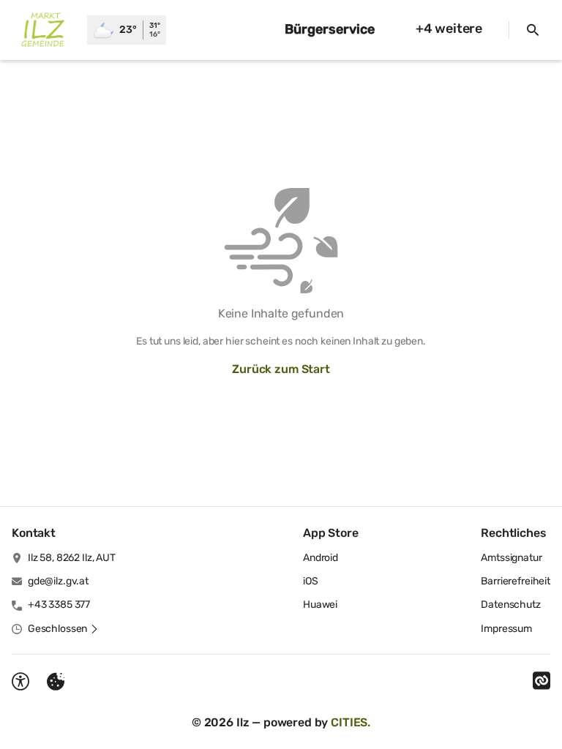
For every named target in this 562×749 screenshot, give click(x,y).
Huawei (320, 604)
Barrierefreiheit (515, 581)
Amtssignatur (511, 558)
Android (320, 558)
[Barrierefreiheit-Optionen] (20, 681)
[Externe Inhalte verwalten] (55, 681)
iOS (310, 581)
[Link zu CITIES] (541, 681)
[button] (63, 629)
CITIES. (350, 722)
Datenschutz (510, 604)
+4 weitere (449, 28)
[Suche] (532, 30)
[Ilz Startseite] (44, 30)
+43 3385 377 (59, 604)
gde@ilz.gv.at (58, 581)
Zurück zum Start (280, 369)
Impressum (506, 628)
